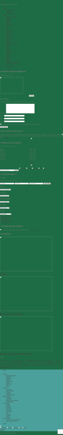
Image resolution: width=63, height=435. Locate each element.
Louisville (8, 410)
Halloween (24, 362)
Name (2, 115)
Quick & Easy (9, 365)
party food (56, 362)
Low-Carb (33, 362)
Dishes (50, 360)
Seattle (7, 416)
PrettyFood (2, 2)
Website (2, 121)
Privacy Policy (19, 433)
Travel (56, 365)
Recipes (5, 374)
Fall (59, 360)
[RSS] (40, 168)
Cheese (20, 360)
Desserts (46, 360)
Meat (37, 362)
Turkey (59, 365)
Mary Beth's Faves (5, 222)
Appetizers (2, 360)
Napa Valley (9, 411)
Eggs (56, 360)
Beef (12, 360)
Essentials (8, 393)
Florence (8, 405)
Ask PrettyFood (10, 390)
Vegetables (5, 367)
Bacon (9, 360)
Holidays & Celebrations (12, 400)
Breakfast (15, 360)
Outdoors (45, 362)
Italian (28, 362)
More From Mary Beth (11, 421)
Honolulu (8, 407)
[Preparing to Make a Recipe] (26, 310)
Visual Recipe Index (34, 230)
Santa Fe (8, 414)
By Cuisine (3, 205)
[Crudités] (26, 270)
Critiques (8, 392)
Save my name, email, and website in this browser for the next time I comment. (21, 124)
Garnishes (8, 399)
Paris (7, 412)
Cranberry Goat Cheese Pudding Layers (16, 354)
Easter (53, 360)
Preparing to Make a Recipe (11, 314)
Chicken (24, 360)
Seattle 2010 (20, 365)
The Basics (9, 389)
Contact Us (2, 429)
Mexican (41, 362)
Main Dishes (9, 381)
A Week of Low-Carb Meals (13, 419)
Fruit (16, 363)
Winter (19, 367)
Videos (16, 367)
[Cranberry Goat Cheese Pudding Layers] (26, 350)
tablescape (44, 365)
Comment (3, 113)
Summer (39, 365)
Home (4, 370)
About (4, 423)
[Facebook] (22, 168)
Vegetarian (12, 367)
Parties (50, 362)
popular (1, 365)
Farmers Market (4, 362)
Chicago (8, 404)
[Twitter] (28, 168)
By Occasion (3, 192)
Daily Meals (36, 360)
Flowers (12, 362)
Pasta (59, 362)
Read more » (6, 137)
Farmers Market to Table (7, 216)
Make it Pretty (6, 396)
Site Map (2, 430)
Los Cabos (8, 408)
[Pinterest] (35, 168)
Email (2, 118)
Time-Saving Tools (5, 221)
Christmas (30, 360)
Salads (7, 382)
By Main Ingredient (5, 198)
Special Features (7, 418)
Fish (8, 362)
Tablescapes (9, 397)
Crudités (3, 274)
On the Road (6, 403)
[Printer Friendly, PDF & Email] (31, 96)
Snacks (26, 365)
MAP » (31, 162)
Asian (7, 360)
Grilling (20, 362)
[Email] (45, 168)
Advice (5, 388)
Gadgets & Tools (10, 394)
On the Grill (4, 218)
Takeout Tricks (9, 401)
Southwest (30, 365)
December (42, 360)
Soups (7, 386)
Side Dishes (9, 383)
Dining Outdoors (5, 219)
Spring (35, 365)
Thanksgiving (51, 365)
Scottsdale (8, 415)
